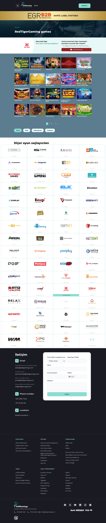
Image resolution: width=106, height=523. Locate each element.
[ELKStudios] (66, 189)
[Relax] (14, 302)
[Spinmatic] (14, 315)
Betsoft (43, 478)
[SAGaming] (66, 302)
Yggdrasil (43, 480)
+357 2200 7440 (21, 399)
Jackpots (50, 130)
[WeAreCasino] (92, 328)
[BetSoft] (66, 163)
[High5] (14, 227)
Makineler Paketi (45, 445)
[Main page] (27, 4)
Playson (68, 475)
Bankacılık (43, 458)
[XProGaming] (40, 340)
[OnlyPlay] (40, 252)
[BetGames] (40, 163)
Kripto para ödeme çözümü (48, 455)
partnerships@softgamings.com (27, 374)
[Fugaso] (66, 201)
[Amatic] (66, 151)
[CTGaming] (92, 176)
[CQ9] (66, 176)
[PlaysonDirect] (92, 264)
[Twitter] (70, 505)
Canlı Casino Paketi (46, 448)
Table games (38, 130)
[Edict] (14, 189)
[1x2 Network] (14, 151)
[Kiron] (14, 239)
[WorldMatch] (14, 340)
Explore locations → (22, 415)
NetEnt (68, 472)
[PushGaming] (66, 277)
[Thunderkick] (66, 315)
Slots (26, 130)
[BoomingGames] (14, 176)
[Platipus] (40, 264)
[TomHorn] (92, 315)
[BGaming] (92, 163)
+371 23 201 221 (20, 403)
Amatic (68, 480)
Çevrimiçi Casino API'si (72, 460)
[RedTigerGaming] (66, 290)
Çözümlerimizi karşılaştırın (23, 451)
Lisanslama (43, 460)
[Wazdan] (66, 328)
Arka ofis (43, 463)
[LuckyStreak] (40, 239)
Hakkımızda (69, 443)
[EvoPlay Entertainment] (14, 201)
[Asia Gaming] (92, 151)
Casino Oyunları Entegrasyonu (49, 443)
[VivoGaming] (40, 328)
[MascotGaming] (66, 239)
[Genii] (14, 214)
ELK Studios (44, 491)
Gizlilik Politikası (20, 472)
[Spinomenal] (40, 315)
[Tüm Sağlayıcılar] (92, 340)
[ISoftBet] (66, 227)
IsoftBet (68, 485)
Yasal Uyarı (19, 478)
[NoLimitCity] (14, 252)
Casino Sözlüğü (70, 463)
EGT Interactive (45, 483)
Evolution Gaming (46, 472)
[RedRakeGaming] (40, 290)
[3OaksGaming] (40, 151)
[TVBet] (14, 328)
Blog (67, 445)
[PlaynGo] (66, 264)
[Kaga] (92, 227)
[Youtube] (75, 505)
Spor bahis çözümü (46, 451)
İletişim (84, 6)
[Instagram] (85, 505)
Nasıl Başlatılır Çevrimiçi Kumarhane (76, 455)
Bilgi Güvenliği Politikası (23, 480)
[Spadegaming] (92, 302)
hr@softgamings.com (23, 387)
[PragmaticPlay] (40, 277)
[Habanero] (92, 214)
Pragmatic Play (45, 485)
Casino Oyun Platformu (72, 457)
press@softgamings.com (24, 380)
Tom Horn (68, 491)
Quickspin (43, 488)
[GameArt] (92, 201)
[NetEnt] (92, 239)
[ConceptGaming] (40, 176)
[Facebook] (65, 505)
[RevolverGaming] (40, 302)
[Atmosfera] (14, 163)
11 (55, 123)
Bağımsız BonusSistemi (47, 453)
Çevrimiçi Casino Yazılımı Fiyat (74, 452)
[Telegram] (90, 505)
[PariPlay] (66, 252)
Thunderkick (69, 483)
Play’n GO (43, 475)
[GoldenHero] (40, 214)
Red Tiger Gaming (71, 478)
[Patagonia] (92, 252)
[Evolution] (92, 189)
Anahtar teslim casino (22, 445)
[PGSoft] (14, 264)
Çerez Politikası (20, 475)
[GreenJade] (66, 214)
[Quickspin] (92, 277)
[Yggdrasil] (66, 340)
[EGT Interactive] (40, 189)
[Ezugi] (40, 201)
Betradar (68, 488)
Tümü (18, 130)
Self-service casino (21, 448)
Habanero (43, 493)
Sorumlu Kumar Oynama (23, 483)
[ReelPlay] (92, 290)
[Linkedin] (80, 505)
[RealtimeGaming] (14, 290)
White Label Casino (21, 443)
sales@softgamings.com (24, 368)
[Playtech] (14, 277)
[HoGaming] (40, 227)
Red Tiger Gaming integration (47, 43)
